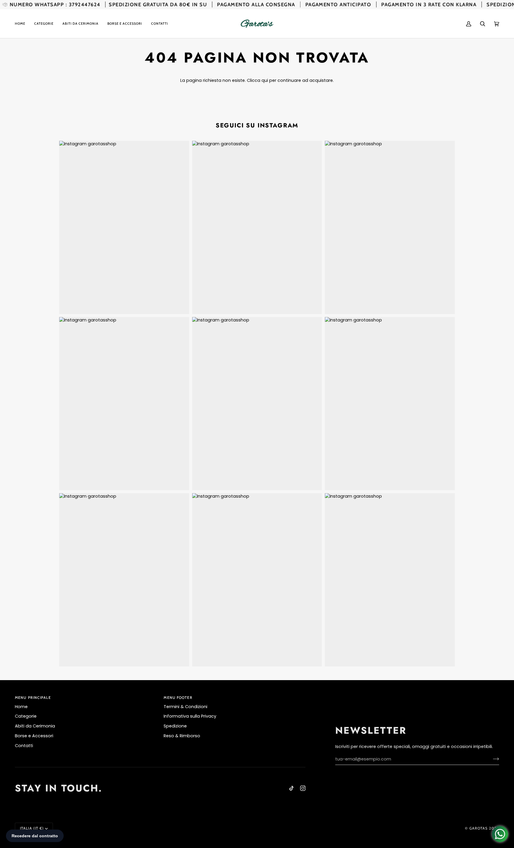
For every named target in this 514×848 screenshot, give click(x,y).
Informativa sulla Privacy (190, 716)
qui (264, 80)
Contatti (24, 746)
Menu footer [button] (178, 697)
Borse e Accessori (34, 736)
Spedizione (175, 726)
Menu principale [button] (33, 697)
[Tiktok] (291, 788)
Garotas (478, 828)
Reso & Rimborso (182, 736)
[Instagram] (302, 788)
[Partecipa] (491, 759)
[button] (44, 23)
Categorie (26, 716)
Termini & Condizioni (185, 707)
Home (21, 707)
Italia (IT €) (32, 828)
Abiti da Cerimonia (35, 726)
